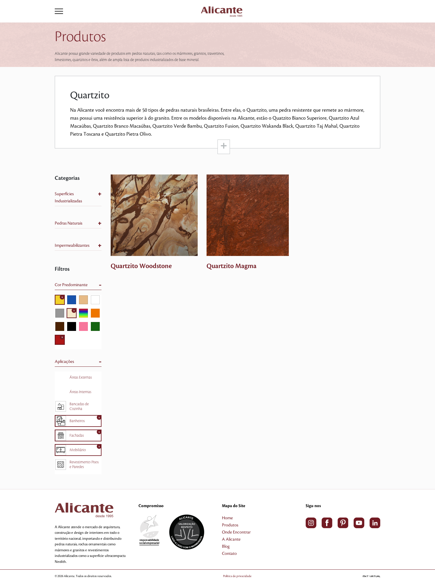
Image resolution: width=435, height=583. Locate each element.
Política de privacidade (237, 576)
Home (227, 518)
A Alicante (231, 539)
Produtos (230, 525)
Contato (229, 553)
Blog (226, 546)
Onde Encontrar (236, 532)
